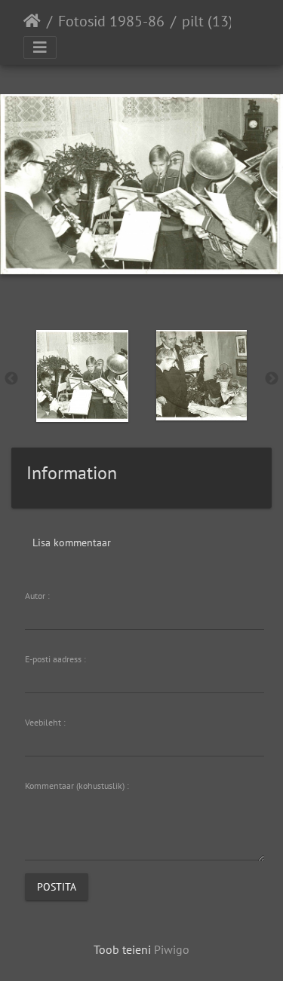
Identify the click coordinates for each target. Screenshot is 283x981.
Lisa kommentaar (71, 542)
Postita (56, 887)
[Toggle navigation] (40, 47)
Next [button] (271, 379)
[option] (82, 376)
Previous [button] (11, 379)
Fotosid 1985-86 (111, 21)
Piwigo (171, 949)
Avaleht (32, 21)
